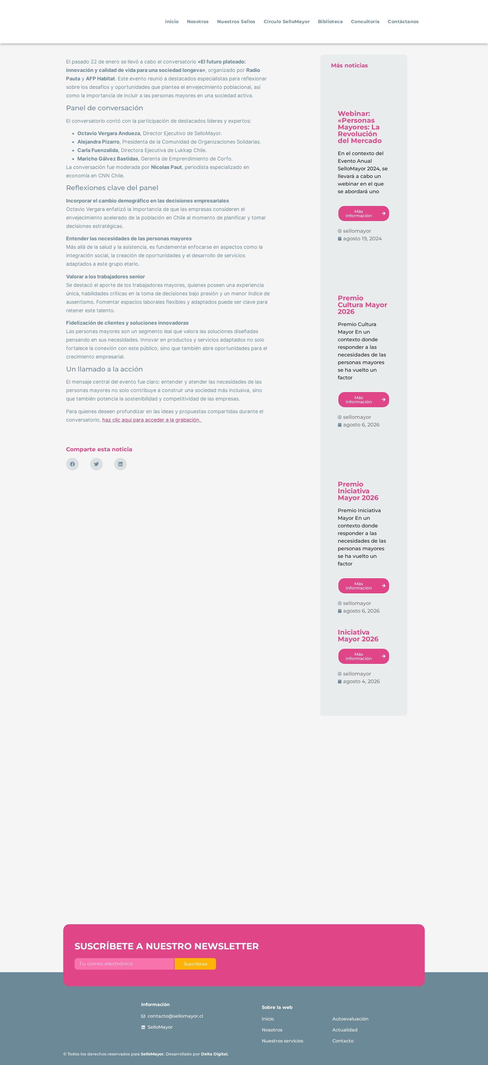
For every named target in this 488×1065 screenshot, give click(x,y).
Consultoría (365, 21)
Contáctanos (403, 21)
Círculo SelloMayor (287, 21)
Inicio (171, 21)
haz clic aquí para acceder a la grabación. (152, 420)
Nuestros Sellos (236, 21)
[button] (72, 464)
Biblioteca (330, 21)
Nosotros (198, 21)
